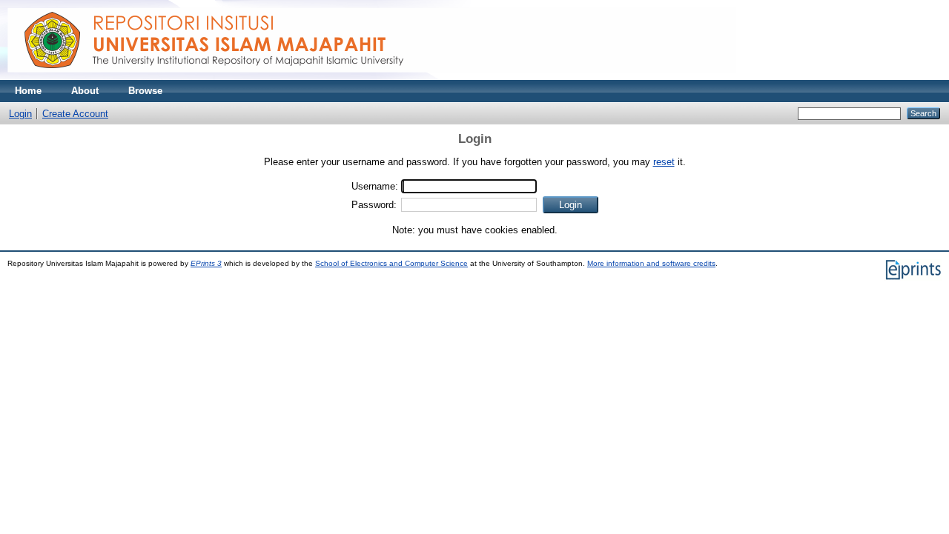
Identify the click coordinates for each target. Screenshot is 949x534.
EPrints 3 (206, 263)
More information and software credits (651, 263)
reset (664, 161)
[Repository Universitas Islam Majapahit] (372, 76)
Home (28, 90)
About (85, 90)
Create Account (75, 113)
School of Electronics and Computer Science (391, 263)
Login (20, 113)
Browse (145, 90)
